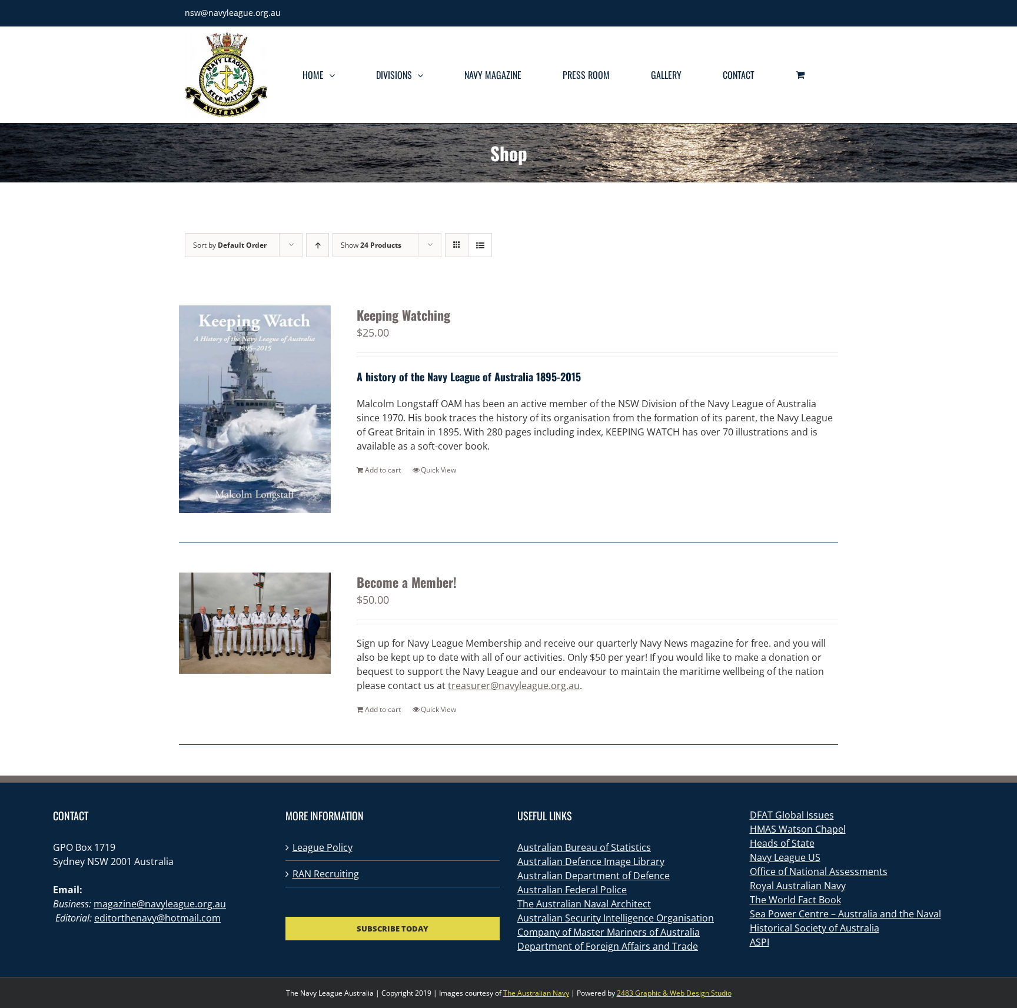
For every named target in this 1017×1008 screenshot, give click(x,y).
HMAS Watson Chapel (798, 829)
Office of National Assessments (819, 871)
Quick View (438, 470)
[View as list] (479, 245)
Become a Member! (407, 582)
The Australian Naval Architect (584, 903)
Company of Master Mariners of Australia (608, 932)
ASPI (759, 942)
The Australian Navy (536, 993)
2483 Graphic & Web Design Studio (674, 993)
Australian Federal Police (572, 889)
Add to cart (383, 470)
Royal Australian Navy (798, 885)
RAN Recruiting (326, 873)
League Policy (323, 847)
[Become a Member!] (255, 623)
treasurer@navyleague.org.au (514, 685)
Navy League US (785, 857)
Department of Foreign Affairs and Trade (607, 946)
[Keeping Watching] (255, 409)
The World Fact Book (795, 899)
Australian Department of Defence (593, 875)
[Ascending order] (317, 245)
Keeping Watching (403, 314)
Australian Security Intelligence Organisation (615, 917)
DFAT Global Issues (792, 815)
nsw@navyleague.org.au (233, 12)
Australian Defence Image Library (590, 861)
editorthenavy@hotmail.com (157, 917)
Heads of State (782, 843)
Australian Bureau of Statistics (584, 847)
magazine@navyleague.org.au (160, 903)
